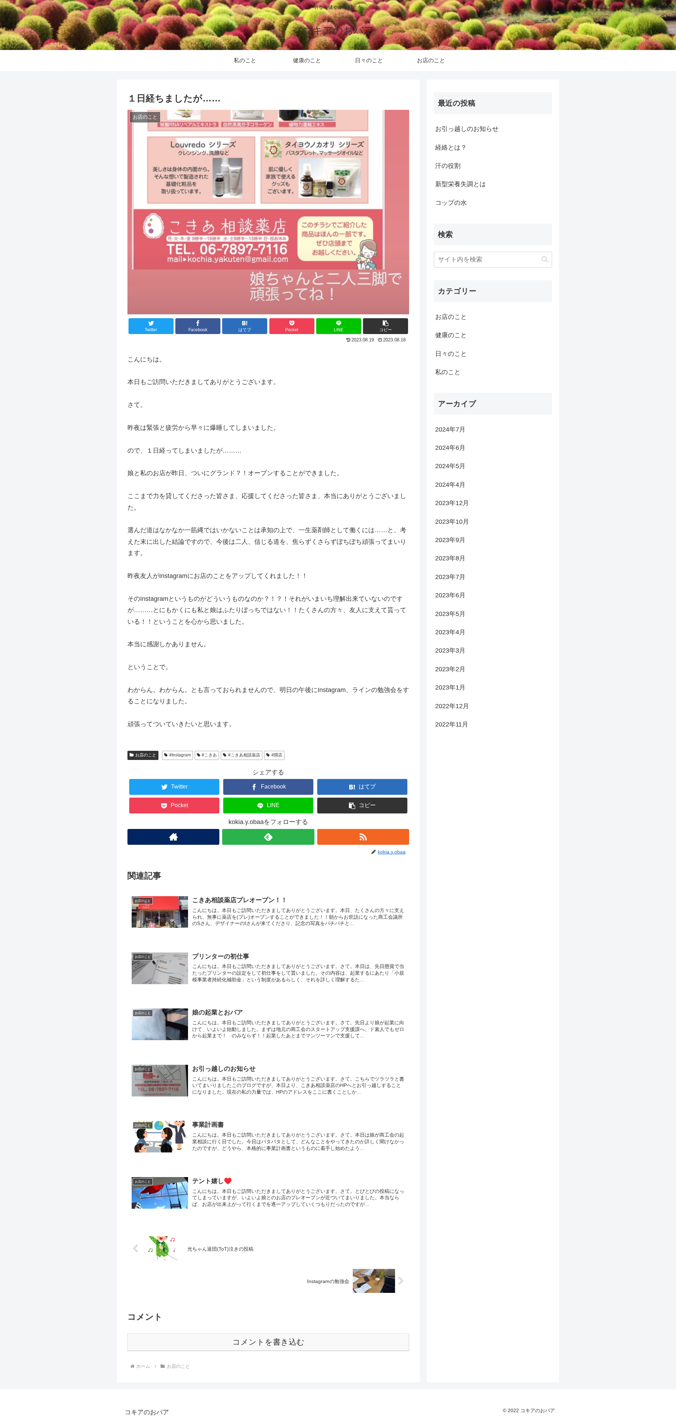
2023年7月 (450, 576)
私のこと (448, 372)
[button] (385, 326)
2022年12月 (452, 705)
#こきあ (209, 755)
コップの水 (451, 202)
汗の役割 (448, 165)
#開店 (276, 755)
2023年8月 (450, 558)
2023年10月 (452, 521)
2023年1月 (450, 687)
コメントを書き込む (268, 1342)
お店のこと (145, 755)
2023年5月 (450, 613)
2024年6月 (450, 447)
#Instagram (180, 755)
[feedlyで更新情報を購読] (268, 837)
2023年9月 (450, 539)
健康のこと (451, 335)
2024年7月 (450, 429)
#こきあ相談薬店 (244, 755)
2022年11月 (451, 724)
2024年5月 (450, 466)
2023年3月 (450, 650)
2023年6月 (450, 595)
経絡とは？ (451, 147)
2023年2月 (450, 668)
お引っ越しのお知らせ (467, 128)
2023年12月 (452, 503)
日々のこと (451, 353)
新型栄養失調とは (460, 184)
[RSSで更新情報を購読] (363, 837)
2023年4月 (450, 632)
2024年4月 (450, 484)
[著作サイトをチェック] (173, 837)
